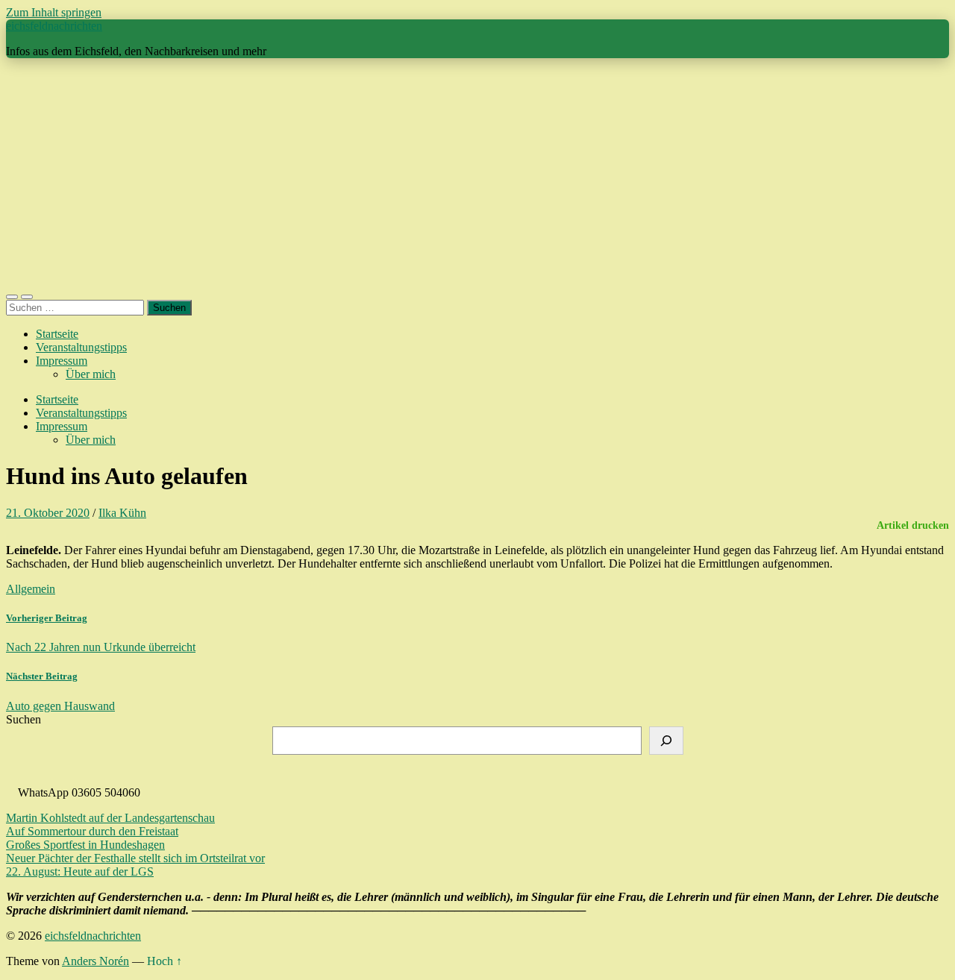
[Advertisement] (477, 174)
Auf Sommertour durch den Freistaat (92, 831)
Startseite (57, 333)
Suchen (23, 719)
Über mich (91, 374)
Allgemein (30, 588)
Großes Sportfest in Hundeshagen (85, 844)
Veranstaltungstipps (81, 347)
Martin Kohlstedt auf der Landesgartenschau (110, 817)
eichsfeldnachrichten (54, 25)
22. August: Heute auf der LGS (80, 871)
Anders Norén (95, 961)
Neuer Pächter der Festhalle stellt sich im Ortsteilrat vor (135, 858)
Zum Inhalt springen (53, 12)
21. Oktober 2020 (48, 512)
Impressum (61, 360)
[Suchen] (666, 740)
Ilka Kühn (122, 512)
